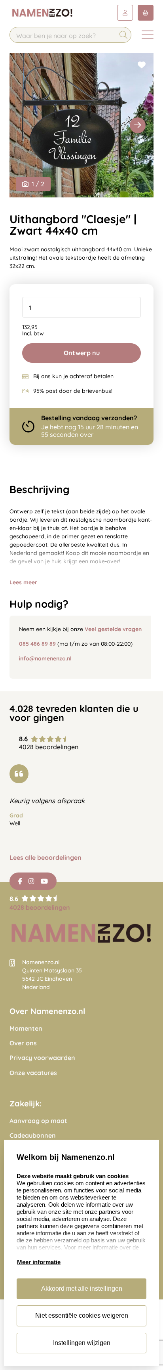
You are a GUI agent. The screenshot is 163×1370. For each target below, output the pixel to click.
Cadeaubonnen (32, 1135)
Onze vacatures (33, 1073)
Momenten (25, 1028)
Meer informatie (39, 1262)
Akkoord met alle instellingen (81, 1288)
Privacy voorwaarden (42, 1058)
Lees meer (23, 582)
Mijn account (125, 13)
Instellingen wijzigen (81, 1342)
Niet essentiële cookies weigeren (81, 1315)
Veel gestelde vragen (113, 629)
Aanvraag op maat (38, 1121)
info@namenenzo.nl (45, 658)
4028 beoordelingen (39, 907)
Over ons (23, 1043)
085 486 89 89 (37, 643)
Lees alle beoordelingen (45, 857)
